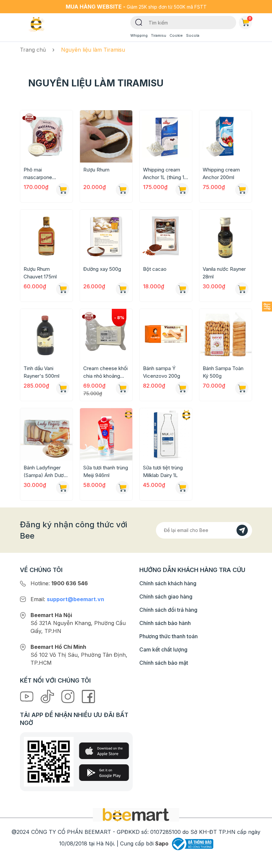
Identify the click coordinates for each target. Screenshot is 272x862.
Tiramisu (158, 35)
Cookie (176, 35)
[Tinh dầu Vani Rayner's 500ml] (46, 335)
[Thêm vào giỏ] (62, 189)
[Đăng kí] (242, 530)
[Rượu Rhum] (106, 136)
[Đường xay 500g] (106, 236)
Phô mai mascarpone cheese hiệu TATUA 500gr (46, 174)
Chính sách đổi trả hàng (168, 609)
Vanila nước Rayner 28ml (224, 273)
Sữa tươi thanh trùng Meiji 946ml (105, 471)
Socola (192, 35)
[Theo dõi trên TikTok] (48, 696)
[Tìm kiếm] (138, 22)
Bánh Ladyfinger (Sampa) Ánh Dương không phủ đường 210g (46, 471)
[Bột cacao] (166, 236)
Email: (67, 599)
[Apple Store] (104, 750)
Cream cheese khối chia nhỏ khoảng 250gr (105, 372)
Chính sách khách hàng (167, 583)
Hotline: (59, 583)
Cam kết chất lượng (163, 649)
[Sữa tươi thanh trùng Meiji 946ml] (106, 434)
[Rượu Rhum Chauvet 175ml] (46, 236)
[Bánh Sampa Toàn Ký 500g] (225, 335)
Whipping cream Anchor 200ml (221, 173)
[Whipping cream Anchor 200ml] (225, 136)
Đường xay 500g (102, 269)
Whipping (139, 35)
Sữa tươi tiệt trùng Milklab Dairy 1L (163, 471)
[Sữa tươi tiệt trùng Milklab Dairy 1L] (166, 434)
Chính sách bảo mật (163, 662)
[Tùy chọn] (122, 189)
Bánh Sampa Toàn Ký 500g (223, 372)
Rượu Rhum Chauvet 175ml (40, 273)
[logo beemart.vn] (136, 814)
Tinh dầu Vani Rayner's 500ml (41, 372)
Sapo (162, 843)
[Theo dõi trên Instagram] (68, 696)
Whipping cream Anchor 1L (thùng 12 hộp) (165, 174)
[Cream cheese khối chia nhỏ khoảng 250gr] (106, 335)
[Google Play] (104, 772)
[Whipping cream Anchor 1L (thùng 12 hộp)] (166, 136)
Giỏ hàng (250, 18)
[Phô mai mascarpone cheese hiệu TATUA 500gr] (46, 136)
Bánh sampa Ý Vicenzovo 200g (161, 372)
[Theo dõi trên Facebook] (88, 696)
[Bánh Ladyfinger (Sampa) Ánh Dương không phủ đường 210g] (46, 434)
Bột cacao (155, 269)
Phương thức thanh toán (168, 636)
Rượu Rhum (96, 170)
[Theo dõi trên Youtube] (27, 696)
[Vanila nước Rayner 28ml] (225, 236)
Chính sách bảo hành (165, 623)
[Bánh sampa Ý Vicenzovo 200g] (166, 335)
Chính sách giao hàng (165, 596)
